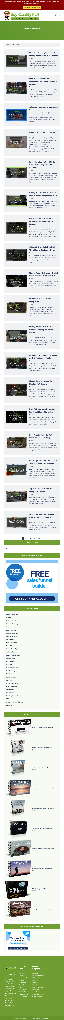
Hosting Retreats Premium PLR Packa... (43, 768)
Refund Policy (22, 982)
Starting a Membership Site (14, 702)
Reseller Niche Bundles (37, 994)
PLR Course (9, 664)
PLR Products (10, 674)
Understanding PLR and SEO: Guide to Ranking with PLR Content (42, 165)
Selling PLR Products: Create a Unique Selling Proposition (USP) (43, 194)
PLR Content (10, 661)
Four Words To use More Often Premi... (43, 788)
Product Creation (11, 686)
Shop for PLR (22, 992)
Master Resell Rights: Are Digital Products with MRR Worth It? (43, 274)
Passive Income (10, 658)
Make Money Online (12, 643)
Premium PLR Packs (36, 992)
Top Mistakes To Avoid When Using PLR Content (42, 490)
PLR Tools (9, 680)
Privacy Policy (22, 985)
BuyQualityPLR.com (35, 1018)
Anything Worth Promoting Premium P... (43, 848)
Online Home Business (13, 655)
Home (24, 31)
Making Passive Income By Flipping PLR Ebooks (40, 382)
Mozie (32, 58)
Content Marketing (12, 624)
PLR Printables (35, 990)
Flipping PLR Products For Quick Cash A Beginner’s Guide (43, 356)
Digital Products (11, 627)
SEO (7, 699)
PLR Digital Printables (37, 978)
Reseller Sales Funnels (37, 997)
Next (39, 538)
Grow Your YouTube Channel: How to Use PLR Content (41, 516)
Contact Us (22, 975)
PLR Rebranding (11, 677)
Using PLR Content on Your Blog (43, 132)
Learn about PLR (23, 994)
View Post (17, 61)
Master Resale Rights (12, 649)
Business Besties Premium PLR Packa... (43, 808)
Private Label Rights (12, 683)
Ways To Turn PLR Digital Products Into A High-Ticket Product (41, 221)
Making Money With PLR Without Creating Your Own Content (41, 329)
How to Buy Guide (24, 978)
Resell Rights (10, 693)
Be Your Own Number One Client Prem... (43, 727)
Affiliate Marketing (12, 614)
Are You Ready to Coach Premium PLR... (43, 747)
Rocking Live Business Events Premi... (42, 909)
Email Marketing (11, 630)
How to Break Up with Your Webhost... (42, 828)
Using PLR (9, 705)
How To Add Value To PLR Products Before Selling (40, 436)
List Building (10, 639)
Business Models (11, 621)
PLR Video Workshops (37, 987)
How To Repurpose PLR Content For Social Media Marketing (43, 410)
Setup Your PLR (23, 990)
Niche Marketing (11, 652)
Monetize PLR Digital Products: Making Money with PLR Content (43, 54)
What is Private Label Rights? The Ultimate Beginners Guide (42, 248)
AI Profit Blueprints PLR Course (40, 889)
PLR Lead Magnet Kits (37, 985)
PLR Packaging (10, 671)
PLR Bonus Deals (23, 997)
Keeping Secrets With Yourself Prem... (42, 868)
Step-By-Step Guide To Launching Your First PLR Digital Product (43, 81)
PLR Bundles (34, 973)
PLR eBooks (34, 980)
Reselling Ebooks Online (13, 696)
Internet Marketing (12, 633)
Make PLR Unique (11, 646)
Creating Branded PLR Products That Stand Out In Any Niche (43, 462)
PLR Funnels (34, 982)
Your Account (22, 973)
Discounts (21, 980)
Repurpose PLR (10, 689)
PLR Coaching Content (37, 975)
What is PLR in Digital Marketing (43, 107)
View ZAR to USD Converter (32, 7)
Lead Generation (11, 636)
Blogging (8, 618)
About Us (21, 987)
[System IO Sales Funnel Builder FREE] (32, 581)
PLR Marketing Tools (12, 668)
